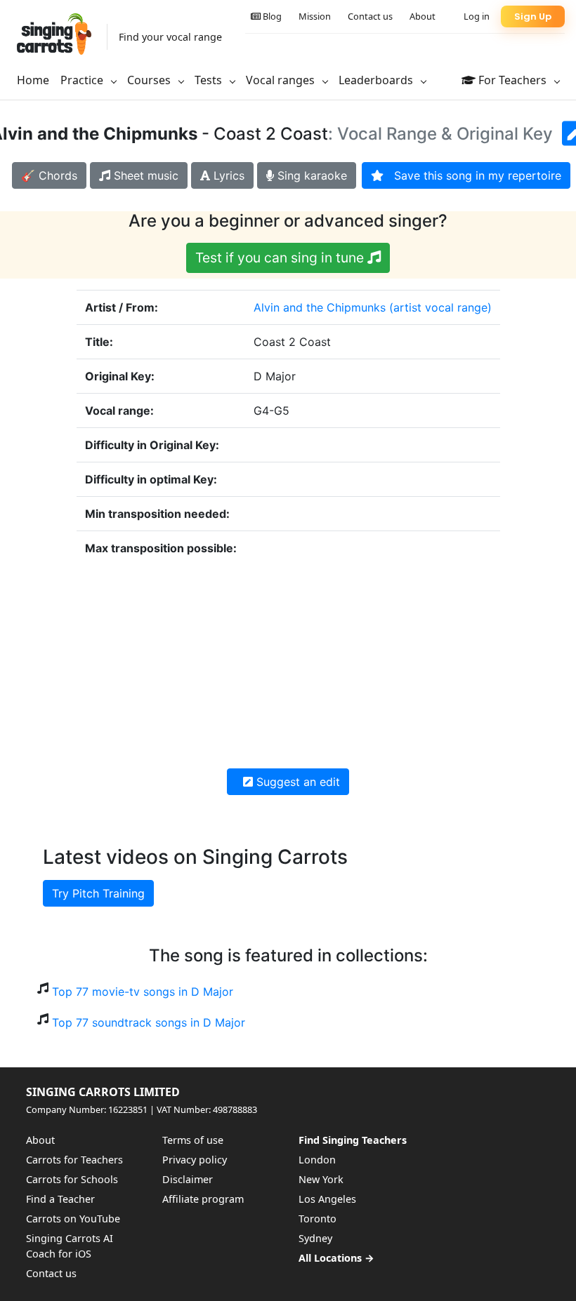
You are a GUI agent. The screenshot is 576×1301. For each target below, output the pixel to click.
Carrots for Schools (72, 1179)
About (423, 16)
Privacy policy (194, 1159)
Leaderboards (377, 80)
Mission (315, 16)
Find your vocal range (170, 37)
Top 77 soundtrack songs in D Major (148, 1022)
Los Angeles (327, 1199)
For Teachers (512, 80)
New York (321, 1179)
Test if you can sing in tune (281, 257)
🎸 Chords (49, 175)
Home (33, 80)
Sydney (315, 1238)
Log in (477, 16)
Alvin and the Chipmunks (320, 307)
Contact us (370, 16)
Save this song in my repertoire (472, 175)
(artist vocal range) (440, 307)
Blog (271, 16)
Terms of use (192, 1140)
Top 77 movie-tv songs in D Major (142, 992)
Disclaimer (187, 1179)
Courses (150, 80)
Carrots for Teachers (74, 1159)
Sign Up (532, 16)
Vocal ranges (282, 80)
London (317, 1159)
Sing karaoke (310, 175)
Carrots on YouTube (73, 1218)
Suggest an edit (296, 782)
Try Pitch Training (98, 893)
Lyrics (227, 175)
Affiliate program (203, 1199)
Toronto (317, 1218)
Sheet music (144, 175)
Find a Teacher (60, 1199)
